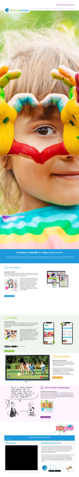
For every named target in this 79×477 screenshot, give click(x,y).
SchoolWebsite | (41, 8)
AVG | (64, 8)
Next (77, 130)
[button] (74, 471)
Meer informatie (9, 296)
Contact (72, 8)
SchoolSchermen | (54, 8)
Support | (68, 8)
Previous (1, 130)
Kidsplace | (61, 8)
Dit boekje (60, 394)
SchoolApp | (47, 8)
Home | (35, 8)
